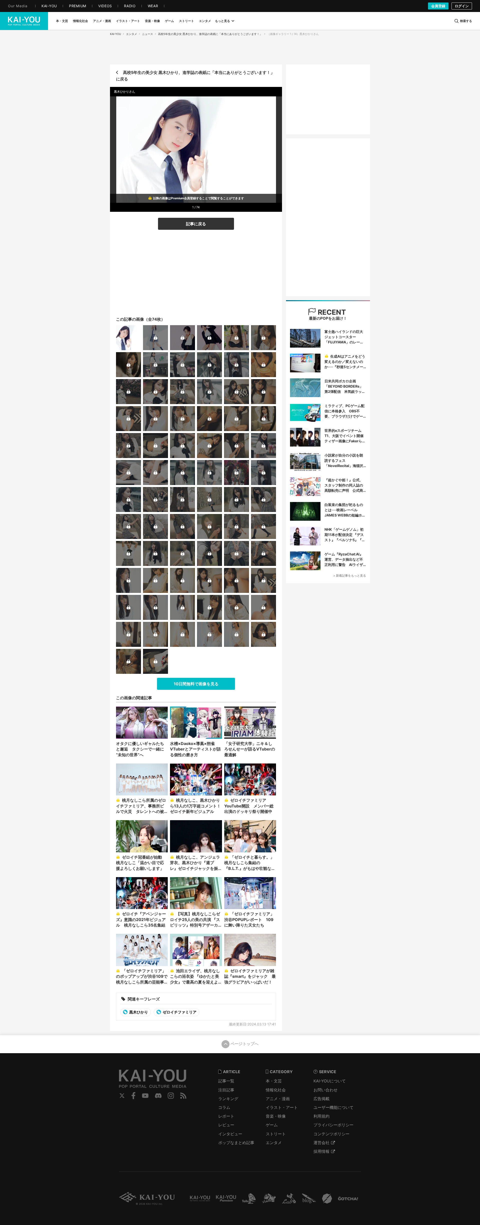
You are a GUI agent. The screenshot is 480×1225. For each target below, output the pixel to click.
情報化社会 (276, 1089)
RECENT (331, 312)
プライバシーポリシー (334, 1124)
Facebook (133, 1095)
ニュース (147, 34)
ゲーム (272, 1124)
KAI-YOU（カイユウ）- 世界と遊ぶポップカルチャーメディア (24, 21)
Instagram (171, 1095)
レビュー (226, 1124)
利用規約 (322, 1116)
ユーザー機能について (334, 1107)
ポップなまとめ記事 (236, 1142)
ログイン (462, 6)
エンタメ (131, 34)
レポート (226, 1116)
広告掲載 (322, 1098)
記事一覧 (226, 1080)
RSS (183, 1095)
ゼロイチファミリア (179, 1012)
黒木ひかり (138, 1012)
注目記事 (226, 1089)
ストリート (276, 1133)
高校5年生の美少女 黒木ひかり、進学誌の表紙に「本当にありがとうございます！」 (210, 34)
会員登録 (438, 6)
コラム (224, 1107)
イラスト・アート (282, 1107)
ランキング (228, 1098)
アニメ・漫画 (278, 1098)
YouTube (145, 1095)
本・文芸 (274, 1080)
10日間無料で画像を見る (196, 683)
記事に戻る (196, 223)
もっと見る (222, 21)
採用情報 (322, 1151)
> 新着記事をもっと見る (349, 575)
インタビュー (230, 1133)
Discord (158, 1095)
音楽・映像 (276, 1116)
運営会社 (322, 1142)
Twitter (122, 1095)
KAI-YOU (115, 34)
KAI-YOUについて (330, 1080)
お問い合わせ (326, 1089)
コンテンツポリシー (332, 1133)
